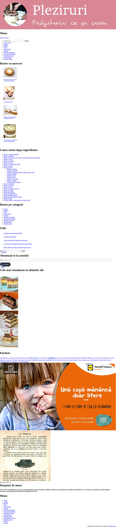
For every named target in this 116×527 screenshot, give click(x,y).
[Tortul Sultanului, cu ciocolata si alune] (9, 310)
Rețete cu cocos (8, 162)
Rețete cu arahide (9, 156)
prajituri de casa (103, 360)
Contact (6, 523)
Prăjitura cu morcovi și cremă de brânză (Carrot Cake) (10, 117)
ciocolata (51, 358)
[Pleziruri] (58, 29)
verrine (18, 361)
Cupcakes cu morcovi (8, 101)
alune (4, 358)
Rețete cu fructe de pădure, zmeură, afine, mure (20, 172)
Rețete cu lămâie (12, 174)
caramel (36, 358)
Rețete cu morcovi (9, 185)
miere (30, 360)
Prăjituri (6, 46)
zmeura (26, 361)
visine (22, 361)
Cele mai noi (7, 42)
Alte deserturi (7, 57)
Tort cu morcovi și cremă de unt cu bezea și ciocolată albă (10, 140)
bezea (15, 358)
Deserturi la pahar (9, 56)
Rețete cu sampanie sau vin (11, 188)
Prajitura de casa (94, 360)
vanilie (14, 362)
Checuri (6, 51)
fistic (12, 360)
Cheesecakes (7, 49)
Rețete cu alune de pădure (11, 154)
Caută (5, 41)
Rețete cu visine (11, 180)
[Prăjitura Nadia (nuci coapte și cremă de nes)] (9, 347)
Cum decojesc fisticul (10, 237)
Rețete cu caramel (9, 161)
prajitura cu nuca (86, 360)
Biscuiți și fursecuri (9, 52)
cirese (57, 358)
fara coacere (8, 360)
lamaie (16, 360)
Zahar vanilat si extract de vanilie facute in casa (17, 247)
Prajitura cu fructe (67, 360)
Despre (6, 521)
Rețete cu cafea (8, 159)
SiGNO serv (112, 526)
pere (55, 360)
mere (26, 360)
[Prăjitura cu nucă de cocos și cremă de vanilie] (9, 328)
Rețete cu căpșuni (12, 171)
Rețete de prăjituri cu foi (10, 195)
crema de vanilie (85, 358)
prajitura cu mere (77, 360)
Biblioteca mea (8, 520)
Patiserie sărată (8, 59)
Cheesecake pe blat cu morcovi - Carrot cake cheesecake (10, 80)
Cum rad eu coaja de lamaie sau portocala (15, 240)
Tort (10, 361)
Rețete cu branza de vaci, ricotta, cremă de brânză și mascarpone (22, 157)
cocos (60, 358)
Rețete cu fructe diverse (14, 182)
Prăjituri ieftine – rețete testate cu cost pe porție (17, 200)
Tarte (5, 47)
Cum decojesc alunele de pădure (13, 233)
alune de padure (10, 358)
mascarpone (21, 360)
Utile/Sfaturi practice (9, 518)
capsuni (30, 358)
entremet (2, 360)
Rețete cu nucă (8, 187)
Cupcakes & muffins (9, 54)
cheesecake (44, 358)
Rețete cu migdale (9, 184)
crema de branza (67, 358)
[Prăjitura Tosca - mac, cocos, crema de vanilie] (9, 291)
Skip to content (4, 37)
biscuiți (19, 358)
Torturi (6, 44)
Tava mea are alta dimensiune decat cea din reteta (18, 244)
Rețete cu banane (12, 169)
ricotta (109, 360)
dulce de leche (110, 358)
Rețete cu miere (8, 166)
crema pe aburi (94, 358)
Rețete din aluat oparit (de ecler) (13, 197)
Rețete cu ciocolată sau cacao (12, 164)
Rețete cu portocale (12, 179)
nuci (53, 360)
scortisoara (3, 361)
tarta (7, 361)
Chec (40, 358)
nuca (49, 360)
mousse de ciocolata (42, 360)
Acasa (5, 500)
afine (1, 358)
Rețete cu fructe (8, 167)
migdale (34, 360)
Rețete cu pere (11, 177)
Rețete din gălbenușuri (10, 193)
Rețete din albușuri (9, 192)
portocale (59, 360)
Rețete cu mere (11, 175)
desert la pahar (102, 358)
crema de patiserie (76, 358)
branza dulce (25, 358)
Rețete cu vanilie (8, 190)
